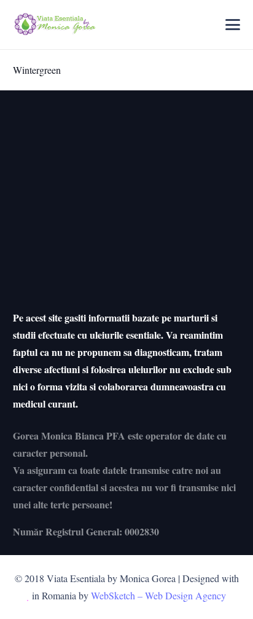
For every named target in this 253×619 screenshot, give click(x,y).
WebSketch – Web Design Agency (158, 595)
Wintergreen (37, 69)
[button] (233, 24)
